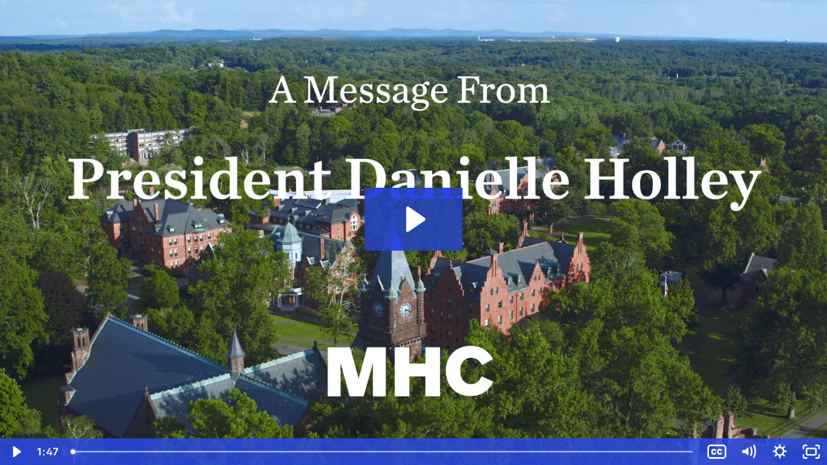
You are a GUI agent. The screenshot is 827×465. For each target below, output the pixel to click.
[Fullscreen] (811, 451)
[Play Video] (15, 451)
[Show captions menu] (717, 451)
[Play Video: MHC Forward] (413, 219)
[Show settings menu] (780, 451)
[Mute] (748, 451)
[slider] (383, 451)
